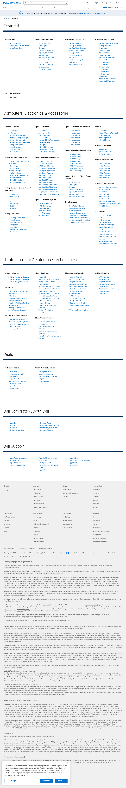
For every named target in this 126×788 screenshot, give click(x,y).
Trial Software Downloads (100, 542)
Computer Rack (13, 196)
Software (102, 229)
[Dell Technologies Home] (11, 3)
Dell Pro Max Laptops (45, 147)
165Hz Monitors (104, 168)
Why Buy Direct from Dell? (17, 381)
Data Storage (43, 324)
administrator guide (91, 605)
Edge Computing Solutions (78, 284)
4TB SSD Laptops (75, 156)
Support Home (43, 470)
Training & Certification (16, 308)
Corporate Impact (38, 538)
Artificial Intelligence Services (18, 277)
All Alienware (12, 131)
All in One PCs (13, 194)
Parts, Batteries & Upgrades (108, 244)
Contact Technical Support (17, 458)
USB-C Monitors (104, 62)
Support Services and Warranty (79, 460)
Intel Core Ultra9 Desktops (77, 48)
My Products (37, 500)
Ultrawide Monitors (105, 60)
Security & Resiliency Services (18, 303)
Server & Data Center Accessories (49, 336)
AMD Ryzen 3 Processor (46, 166)
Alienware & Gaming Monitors (18, 135)
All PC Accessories (105, 215)
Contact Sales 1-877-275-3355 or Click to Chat (92, 13)
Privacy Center (97, 534)
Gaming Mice (13, 225)
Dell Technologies (9, 548)
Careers (35, 520)
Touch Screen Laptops (46, 57)
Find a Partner (67, 517)
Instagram (96, 503)
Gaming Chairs (13, 227)
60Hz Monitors (104, 178)
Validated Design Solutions (78, 303)
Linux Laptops (43, 67)
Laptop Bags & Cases (106, 227)
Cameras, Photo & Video (77, 208)
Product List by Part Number (48, 428)
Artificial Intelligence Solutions (18, 282)
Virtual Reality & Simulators (17, 229)
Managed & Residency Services (19, 322)
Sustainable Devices (45, 430)
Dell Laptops (42, 145)
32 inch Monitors (104, 67)
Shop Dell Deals (13, 379)
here (19, 641)
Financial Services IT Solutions (49, 289)
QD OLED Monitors (105, 152)
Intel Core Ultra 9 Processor (47, 189)
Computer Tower (14, 199)
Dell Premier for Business (115, 8)
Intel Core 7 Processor (46, 175)
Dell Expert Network (45, 372)
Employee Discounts (45, 374)
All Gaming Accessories (16, 218)
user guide (46, 605)
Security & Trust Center (99, 538)
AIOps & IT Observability (46, 322)
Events (95, 524)
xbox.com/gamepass (62, 628)
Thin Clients (103, 294)
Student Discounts (44, 381)
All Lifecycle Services (15, 329)
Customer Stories (38, 542)
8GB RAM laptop (44, 213)
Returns (65, 496)
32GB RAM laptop (44, 208)
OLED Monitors (104, 74)
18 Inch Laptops (74, 131)
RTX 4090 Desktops (75, 55)
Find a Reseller (67, 520)
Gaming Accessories (15, 145)
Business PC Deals (14, 383)
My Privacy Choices (59, 553)
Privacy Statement (43, 553)
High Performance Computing (109, 289)
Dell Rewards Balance (40, 507)
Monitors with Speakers (107, 79)
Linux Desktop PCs (75, 65)
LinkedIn (95, 500)
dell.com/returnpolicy (12, 567)
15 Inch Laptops (74, 135)
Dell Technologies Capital (41, 524)
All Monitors (103, 131)
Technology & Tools (15, 305)
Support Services (14, 326)
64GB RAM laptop (44, 206)
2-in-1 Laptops (43, 62)
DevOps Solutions (75, 282)
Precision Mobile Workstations (49, 140)
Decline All (46, 781)
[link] (99, 3)
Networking (42, 334)
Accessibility (112, 553)
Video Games (13, 152)
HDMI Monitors (104, 53)
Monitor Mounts (104, 135)
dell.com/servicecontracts (73, 587)
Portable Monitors (105, 55)
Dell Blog (11, 425)
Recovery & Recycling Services (18, 324)
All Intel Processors (45, 164)
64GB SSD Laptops (75, 171)
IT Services (12, 296)
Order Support (43, 460)
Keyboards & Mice (105, 222)
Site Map (6, 490)
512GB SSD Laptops (76, 164)
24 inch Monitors (104, 72)
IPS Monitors (103, 76)
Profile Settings (38, 496)
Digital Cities (42, 277)
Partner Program (68, 527)
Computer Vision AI (75, 277)
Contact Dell (12, 423)
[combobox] (45, 3)
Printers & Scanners (105, 234)
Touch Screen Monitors (107, 57)
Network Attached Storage (47, 331)
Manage (13, 781)
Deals (5, 531)
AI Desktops (73, 62)
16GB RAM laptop (44, 211)
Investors (36, 527)
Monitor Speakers (105, 138)
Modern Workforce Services (17, 298)
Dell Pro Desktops (14, 178)
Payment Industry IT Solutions (48, 298)
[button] (89, 3)
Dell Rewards (96, 520)
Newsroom (36, 531)
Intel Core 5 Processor (46, 173)
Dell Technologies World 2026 (48, 425)
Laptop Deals (13, 386)
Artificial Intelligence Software (18, 279)
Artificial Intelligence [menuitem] (9, 8)
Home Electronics (75, 211)
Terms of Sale (29, 553)
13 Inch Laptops (74, 140)
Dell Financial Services (16, 430)
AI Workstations (104, 277)
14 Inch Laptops (74, 138)
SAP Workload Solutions (77, 298)
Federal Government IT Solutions (49, 286)
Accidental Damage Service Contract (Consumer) (94, 593)
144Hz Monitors (104, 166)
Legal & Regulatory (97, 553)
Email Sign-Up (97, 527)
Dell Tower (12, 208)
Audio (101, 218)
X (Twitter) (96, 496)
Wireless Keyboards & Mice (108, 237)
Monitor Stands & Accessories (109, 133)
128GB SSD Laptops (76, 168)
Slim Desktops (13, 204)
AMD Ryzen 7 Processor (46, 171)
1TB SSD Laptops (75, 161)
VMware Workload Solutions (78, 310)
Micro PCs (72, 57)
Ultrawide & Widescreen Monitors (110, 204)
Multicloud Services (15, 301)
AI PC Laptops (43, 46)
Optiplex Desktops (14, 173)
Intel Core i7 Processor (46, 182)
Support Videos (74, 463)
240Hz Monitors (104, 171)
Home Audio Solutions (76, 206)
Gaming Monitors (105, 46)
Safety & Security (44, 303)
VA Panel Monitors (105, 154)
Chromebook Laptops (45, 149)
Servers (41, 338)
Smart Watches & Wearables (78, 218)
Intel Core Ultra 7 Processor (47, 187)
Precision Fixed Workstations (18, 175)
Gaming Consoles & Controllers (79, 220)
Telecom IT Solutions (45, 310)
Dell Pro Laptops (44, 135)
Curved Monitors (104, 50)
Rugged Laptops (44, 142)
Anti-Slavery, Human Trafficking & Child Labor (17, 557)
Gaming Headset (14, 220)
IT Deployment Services (16, 319)
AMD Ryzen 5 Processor (46, 168)
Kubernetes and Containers (78, 289)
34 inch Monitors (104, 65)
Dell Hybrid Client (104, 279)
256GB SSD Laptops (76, 166)
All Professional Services (17, 310)
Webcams (102, 239)
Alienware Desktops (15, 168)
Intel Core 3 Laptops (45, 178)
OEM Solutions (74, 296)
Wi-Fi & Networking (105, 241)
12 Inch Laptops (74, 142)
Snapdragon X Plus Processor (48, 194)
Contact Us (96, 493)
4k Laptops (42, 48)
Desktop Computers (75, 46)
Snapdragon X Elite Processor (48, 192)
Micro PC (11, 201)
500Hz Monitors (104, 175)
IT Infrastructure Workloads (78, 286)
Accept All (61, 781)
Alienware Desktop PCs (77, 43)
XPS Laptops (43, 138)
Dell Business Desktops (16, 182)
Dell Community (14, 460)
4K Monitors (103, 48)
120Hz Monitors (104, 164)
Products (7, 520)
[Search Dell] (65, 2)
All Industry (42, 312)
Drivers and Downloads (16, 465)
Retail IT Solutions (44, 301)
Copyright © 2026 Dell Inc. (12, 553)
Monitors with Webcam (107, 81)
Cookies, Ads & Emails (80, 553)
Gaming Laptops (44, 43)
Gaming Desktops (14, 147)
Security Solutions (75, 301)
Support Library (74, 458)
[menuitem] (24, 8)
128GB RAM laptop (45, 204)
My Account (37, 489)
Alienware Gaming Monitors (108, 43)
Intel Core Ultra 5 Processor (47, 185)
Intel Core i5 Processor (46, 180)
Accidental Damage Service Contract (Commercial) (28, 595)
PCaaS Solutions (104, 291)
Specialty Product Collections (18, 46)
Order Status (37, 493)
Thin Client (12, 206)
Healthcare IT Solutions (46, 291)
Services (6, 527)
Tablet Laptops (43, 55)
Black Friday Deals (14, 43)
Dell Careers (12, 428)
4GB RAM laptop (44, 215)
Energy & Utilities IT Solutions (48, 279)
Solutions (7, 524)
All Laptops (42, 131)
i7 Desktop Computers (76, 50)
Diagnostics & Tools (15, 463)
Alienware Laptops (44, 60)
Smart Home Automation (77, 222)
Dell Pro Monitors (105, 140)
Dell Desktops (13, 166)
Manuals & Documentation (47, 458)
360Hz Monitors (104, 173)
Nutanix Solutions (75, 294)
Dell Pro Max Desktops (16, 180)
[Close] (67, 763)
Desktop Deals (13, 388)
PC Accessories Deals (15, 374)
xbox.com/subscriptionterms (78, 626)
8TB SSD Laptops (75, 154)
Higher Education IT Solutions (48, 294)
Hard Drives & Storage (106, 225)
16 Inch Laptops (74, 133)
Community (96, 489)
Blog (94, 517)
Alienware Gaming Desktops (18, 138)
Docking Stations (104, 220)
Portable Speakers (105, 232)
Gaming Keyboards (15, 222)
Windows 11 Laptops (45, 65)
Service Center (73, 465)
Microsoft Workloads (76, 291)
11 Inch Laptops (74, 145)
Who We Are (37, 517)
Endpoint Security (105, 282)
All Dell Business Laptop (46, 152)
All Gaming (12, 133)
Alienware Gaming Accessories (19, 142)
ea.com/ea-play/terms (76, 628)
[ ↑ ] (82, 587)
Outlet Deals (12, 372)
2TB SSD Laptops (75, 159)
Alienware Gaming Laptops (17, 140)
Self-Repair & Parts (44, 463)
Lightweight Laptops (45, 53)
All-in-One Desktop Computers (79, 60)
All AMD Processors (45, 161)
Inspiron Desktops (14, 171)
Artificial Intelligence (10, 517)
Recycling (36, 534)
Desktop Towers (74, 53)
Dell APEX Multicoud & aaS (78, 279)
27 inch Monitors (104, 69)
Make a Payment (38, 503)
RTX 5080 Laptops (44, 69)
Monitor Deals (13, 376)
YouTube (95, 507)
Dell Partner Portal (44, 423)
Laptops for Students (45, 50)
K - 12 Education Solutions (47, 296)
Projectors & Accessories (77, 213)
